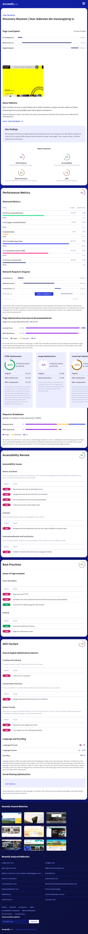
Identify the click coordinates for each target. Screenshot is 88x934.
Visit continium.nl (12, 121)
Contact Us (23, 907)
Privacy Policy (7, 914)
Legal (32, 907)
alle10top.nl (6, 894)
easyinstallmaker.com (10, 889)
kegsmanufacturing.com (54, 868)
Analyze (34, 922)
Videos (4, 907)
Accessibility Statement (11, 910)
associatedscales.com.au (54, 894)
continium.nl (9, 15)
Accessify (10, 4)
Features (12, 907)
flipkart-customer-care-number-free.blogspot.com (21, 873)
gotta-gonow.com (9, 868)
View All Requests (44, 294)
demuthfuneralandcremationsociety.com (61, 884)
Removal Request (28, 910)
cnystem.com (50, 899)
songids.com (50, 863)
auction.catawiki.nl (9, 878)
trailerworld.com (51, 878)
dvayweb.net (50, 873)
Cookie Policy (20, 914)
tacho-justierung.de (52, 889)
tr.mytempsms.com (9, 884)
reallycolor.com (8, 863)
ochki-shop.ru (7, 899)
